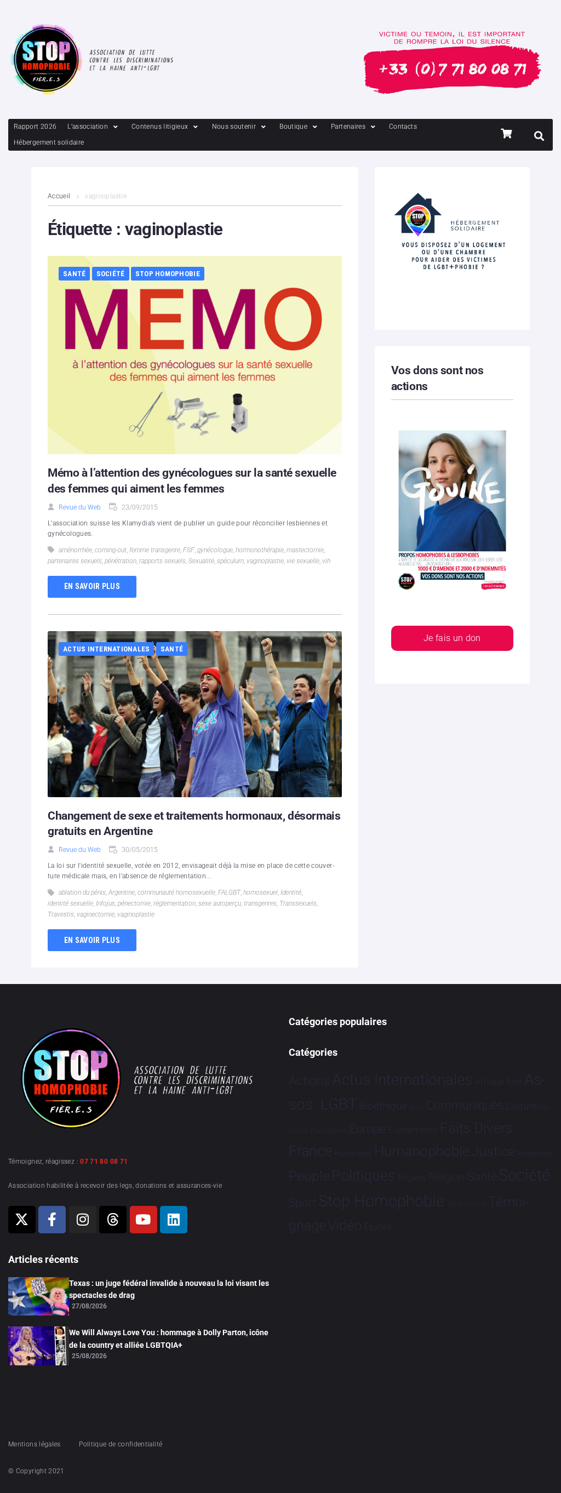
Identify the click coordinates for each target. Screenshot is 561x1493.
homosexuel (260, 892)
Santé (74, 274)
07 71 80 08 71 (104, 1161)
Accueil (59, 196)
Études (378, 1226)
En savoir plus (92, 586)
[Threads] (113, 1219)
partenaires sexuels (75, 561)
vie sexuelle (303, 561)
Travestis (61, 914)
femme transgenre (154, 550)
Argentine (121, 892)
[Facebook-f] (52, 1219)
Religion (446, 1177)
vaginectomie (96, 914)
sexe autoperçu (219, 903)
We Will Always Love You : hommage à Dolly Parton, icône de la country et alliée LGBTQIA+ (168, 1338)
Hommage (353, 1153)
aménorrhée (75, 550)
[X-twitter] (22, 1219)
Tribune (474, 1204)
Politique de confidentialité (120, 1444)
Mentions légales (34, 1444)
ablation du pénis (82, 892)
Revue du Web (80, 507)
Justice (493, 1151)
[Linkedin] (173, 1219)
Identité (290, 892)
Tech (454, 1204)
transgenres (260, 903)
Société (110, 274)
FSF (188, 550)
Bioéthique (383, 1106)
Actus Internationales (106, 649)
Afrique (489, 1081)
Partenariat (535, 1153)
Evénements (413, 1129)
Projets (412, 1177)
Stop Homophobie (167, 274)
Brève (417, 1107)
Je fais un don (452, 638)
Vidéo (345, 1225)
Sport (303, 1202)
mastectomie (305, 550)
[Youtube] (143, 1219)
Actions (309, 1080)
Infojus (105, 903)
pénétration (120, 561)
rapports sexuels (162, 561)
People (309, 1176)
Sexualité (201, 561)
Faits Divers (476, 1128)
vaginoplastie (265, 561)
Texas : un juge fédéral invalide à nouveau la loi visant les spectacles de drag (169, 1289)
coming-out (111, 550)
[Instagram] (82, 1219)
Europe (367, 1129)
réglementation (174, 903)
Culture (521, 1106)
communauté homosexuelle (176, 892)
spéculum (230, 561)
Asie (514, 1082)
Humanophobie (422, 1151)
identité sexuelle (70, 903)
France (311, 1151)
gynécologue (215, 550)
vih (326, 561)
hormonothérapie (260, 550)
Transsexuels (298, 903)
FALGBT (229, 892)
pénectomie (134, 903)
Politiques (363, 1176)
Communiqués (464, 1105)
